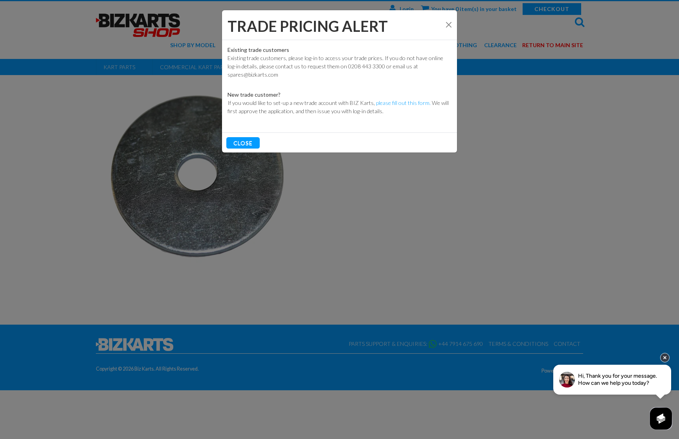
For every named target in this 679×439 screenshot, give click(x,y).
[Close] (448, 24)
